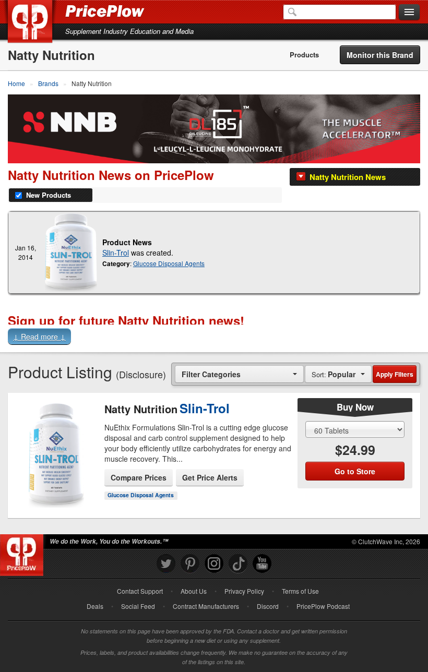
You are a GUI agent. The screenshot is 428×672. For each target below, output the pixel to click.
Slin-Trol (115, 252)
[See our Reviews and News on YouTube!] (262, 563)
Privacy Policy (244, 590)
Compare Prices (139, 477)
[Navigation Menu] (409, 12)
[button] (214, 338)
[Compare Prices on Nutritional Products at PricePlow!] (23, 552)
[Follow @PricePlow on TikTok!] (238, 563)
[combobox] (239, 373)
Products (304, 54)
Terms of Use (300, 590)
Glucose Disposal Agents (169, 263)
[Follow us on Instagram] (214, 563)
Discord (268, 606)
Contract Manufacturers (206, 606)
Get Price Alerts (209, 477)
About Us (194, 590)
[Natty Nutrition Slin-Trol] (71, 252)
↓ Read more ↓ (39, 336)
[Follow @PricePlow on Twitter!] (166, 563)
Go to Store (56, 492)
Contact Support (140, 590)
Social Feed (138, 606)
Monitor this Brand (380, 55)
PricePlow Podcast (323, 606)
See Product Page (56, 470)
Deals (95, 606)
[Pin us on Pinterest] (190, 563)
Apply (394, 374)
